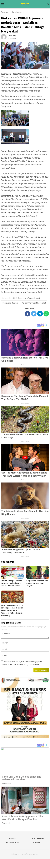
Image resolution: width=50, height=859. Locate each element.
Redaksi (12, 838)
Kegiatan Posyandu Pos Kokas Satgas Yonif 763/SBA (37, 583)
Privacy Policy (12, 843)
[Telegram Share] (40, 313)
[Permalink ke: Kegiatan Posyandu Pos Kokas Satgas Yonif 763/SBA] (37, 572)
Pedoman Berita (36, 838)
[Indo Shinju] (25, 4)
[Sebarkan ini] (27, 313)
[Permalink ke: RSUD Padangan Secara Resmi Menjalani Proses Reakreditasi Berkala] (12, 572)
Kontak (36, 843)
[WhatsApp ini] (46, 313)
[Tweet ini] (34, 313)
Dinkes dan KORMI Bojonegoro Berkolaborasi (21, 298)
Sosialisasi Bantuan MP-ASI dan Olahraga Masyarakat (24, 303)
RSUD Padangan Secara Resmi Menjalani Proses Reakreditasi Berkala (11, 583)
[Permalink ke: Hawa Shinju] (4, 37)
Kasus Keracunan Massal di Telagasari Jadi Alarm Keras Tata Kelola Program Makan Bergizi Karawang (12, 610)
